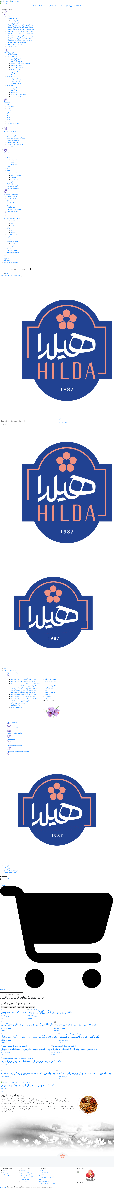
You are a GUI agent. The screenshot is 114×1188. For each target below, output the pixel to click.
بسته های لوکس (12, 54)
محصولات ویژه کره (13, 188)
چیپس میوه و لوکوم (13, 252)
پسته (8, 155)
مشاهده (3, 1018)
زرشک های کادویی (16, 61)
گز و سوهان (10, 228)
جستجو (3, 885)
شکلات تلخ (10, 200)
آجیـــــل (6, 153)
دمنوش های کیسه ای (13, 142)
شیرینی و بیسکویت (12, 241)
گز (11, 230)
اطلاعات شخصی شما (27, 1177)
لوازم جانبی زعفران (13, 18)
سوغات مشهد (11, 85)
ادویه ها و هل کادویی (17, 67)
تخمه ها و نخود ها (12, 173)
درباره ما (6, 866)
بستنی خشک (11, 125)
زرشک (9, 104)
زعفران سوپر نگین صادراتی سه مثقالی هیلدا (20, 38)
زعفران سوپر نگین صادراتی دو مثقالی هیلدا (20, 36)
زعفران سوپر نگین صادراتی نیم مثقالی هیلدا (20, 31)
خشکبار (41, 1175)
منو (8, 878)
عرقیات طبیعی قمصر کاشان (15, 144)
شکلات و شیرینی (44, 1181)
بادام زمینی (14, 162)
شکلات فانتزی (11, 198)
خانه (5, 668)
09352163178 (4, 276)
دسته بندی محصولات (10, 670)
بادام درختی (14, 160)
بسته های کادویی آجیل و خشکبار (20, 63)
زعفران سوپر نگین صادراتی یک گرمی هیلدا (20, 27)
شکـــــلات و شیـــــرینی (11, 194)
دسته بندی (5, 883)
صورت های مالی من (27, 1172)
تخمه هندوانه (14, 179)
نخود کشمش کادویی (17, 96)
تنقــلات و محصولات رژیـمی (12, 218)
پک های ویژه (11, 76)
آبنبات (12, 225)
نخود (12, 182)
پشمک (9, 239)
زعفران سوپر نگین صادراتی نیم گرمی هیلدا (20, 25)
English (7, 273)
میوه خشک (10, 106)
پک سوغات (14, 88)
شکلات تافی (10, 205)
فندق (8, 166)
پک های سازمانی (16, 79)
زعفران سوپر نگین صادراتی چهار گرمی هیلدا (24, 688)
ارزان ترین (20, 1007)
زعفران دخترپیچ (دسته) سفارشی (17, 42)
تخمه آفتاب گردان (16, 175)
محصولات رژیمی (12, 250)
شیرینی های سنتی (12, 211)
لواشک (9, 248)
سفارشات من (25, 1170)
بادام (8, 157)
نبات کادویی (14, 74)
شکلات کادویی (15, 72)
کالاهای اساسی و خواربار (11, 131)
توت (8, 121)
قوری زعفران (15, 23)
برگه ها (9, 117)
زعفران (41, 1170)
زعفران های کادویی (16, 59)
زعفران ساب (15, 20)
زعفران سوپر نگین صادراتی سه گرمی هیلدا (24, 686)
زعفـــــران (7, 16)
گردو (8, 168)
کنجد (8, 170)
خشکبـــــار (7, 102)
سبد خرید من (25, 1179)
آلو (8, 113)
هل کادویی (14, 90)
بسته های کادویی (9, 52)
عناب (8, 108)
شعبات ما (24, 1181)
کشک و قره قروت (12, 234)
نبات (12, 223)
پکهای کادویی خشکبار (13, 123)
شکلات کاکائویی (12, 196)
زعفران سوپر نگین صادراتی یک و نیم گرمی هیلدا (21, 29)
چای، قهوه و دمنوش (13, 140)
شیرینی (13, 243)
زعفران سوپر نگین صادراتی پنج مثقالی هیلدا (20, 40)
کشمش (9, 110)
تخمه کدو (13, 177)
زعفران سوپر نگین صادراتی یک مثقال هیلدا (20, 33)
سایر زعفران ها (11, 46)
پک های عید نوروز (16, 83)
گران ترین (13, 1007)
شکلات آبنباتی (11, 207)
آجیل (40, 1179)
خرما (8, 119)
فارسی (2, 273)
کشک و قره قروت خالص (18, 94)
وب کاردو (3, 1187)
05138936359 (15, 276)
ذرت (8, 236)
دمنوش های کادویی (16, 65)
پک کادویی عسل (15, 69)
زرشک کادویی (15, 92)
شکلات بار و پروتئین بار (14, 209)
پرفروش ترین (30, 1007)
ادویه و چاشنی (11, 136)
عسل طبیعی (11, 134)
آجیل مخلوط (11, 184)
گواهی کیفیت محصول (10, 872)
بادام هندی (14, 164)
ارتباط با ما (7, 868)
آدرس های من (25, 1175)
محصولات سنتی (12, 146)
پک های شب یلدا (15, 81)
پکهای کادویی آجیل (12, 186)
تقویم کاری (6, 1172)
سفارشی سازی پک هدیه (11, 870)
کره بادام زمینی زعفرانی (14, 44)
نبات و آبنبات (11, 221)
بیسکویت (13, 246)
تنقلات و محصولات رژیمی (47, 1183)
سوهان (13, 232)
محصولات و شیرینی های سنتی (16, 138)
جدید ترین (5, 1007)
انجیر (8, 115)
